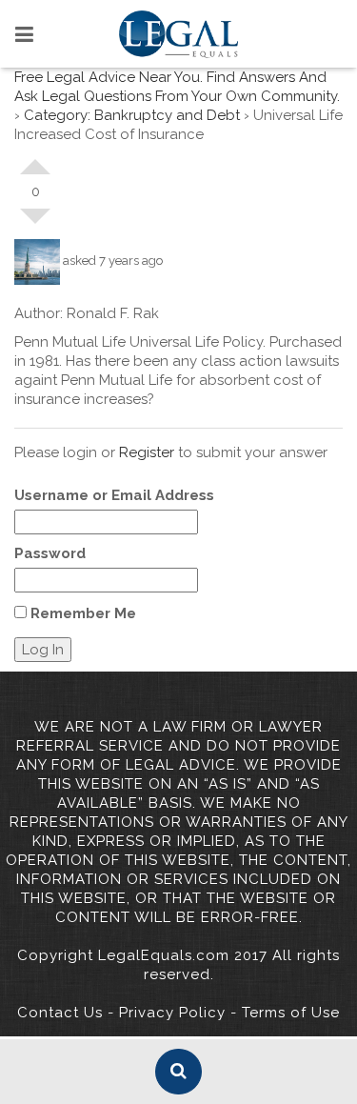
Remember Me (81, 613)
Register (146, 452)
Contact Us (60, 1012)
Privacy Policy (172, 1012)
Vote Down (35, 224)
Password (50, 553)
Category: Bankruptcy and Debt (132, 115)
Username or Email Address (114, 495)
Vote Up (35, 159)
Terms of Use (291, 1012)
